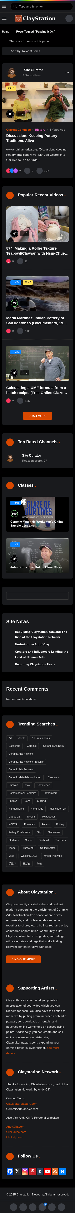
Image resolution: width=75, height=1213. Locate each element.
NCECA (13, 824)
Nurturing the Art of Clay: (33, 644)
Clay (27, 785)
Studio (28, 840)
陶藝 (39, 863)
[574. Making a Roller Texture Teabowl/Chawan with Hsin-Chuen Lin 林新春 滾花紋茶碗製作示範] (37, 224)
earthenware (50, 793)
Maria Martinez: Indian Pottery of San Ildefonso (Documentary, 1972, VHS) (37, 323)
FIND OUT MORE (23, 959)
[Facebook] (10, 1171)
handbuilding (16, 808)
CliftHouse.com (16, 1131)
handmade (37, 808)
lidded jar (15, 816)
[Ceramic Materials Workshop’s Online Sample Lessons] (37, 514)
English (13, 801)
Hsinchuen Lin (58, 808)
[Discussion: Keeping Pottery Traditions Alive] (37, 102)
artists (21, 738)
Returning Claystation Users (35, 664)
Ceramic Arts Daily (53, 745)
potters (46, 824)
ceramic (31, 745)
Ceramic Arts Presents (21, 769)
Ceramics (53, 777)
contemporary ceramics (22, 793)
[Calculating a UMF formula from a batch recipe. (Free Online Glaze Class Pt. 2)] (37, 363)
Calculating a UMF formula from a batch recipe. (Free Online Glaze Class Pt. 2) (36, 393)
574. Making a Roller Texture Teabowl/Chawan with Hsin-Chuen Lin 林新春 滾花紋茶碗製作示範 (36, 253)
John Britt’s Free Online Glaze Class (36, 567)
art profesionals (41, 738)
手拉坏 (12, 863)
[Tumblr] (40, 1171)
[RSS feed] (55, 1171)
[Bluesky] (62, 1171)
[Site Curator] (11, 72)
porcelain (29, 824)
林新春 (26, 863)
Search (63, 596)
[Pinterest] (32, 1171)
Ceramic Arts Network (21, 753)
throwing (28, 848)
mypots (31, 816)
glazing (41, 801)
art (10, 738)
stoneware (54, 832)
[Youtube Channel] (47, 1171)
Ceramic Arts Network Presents (26, 761)
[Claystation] (36, 18)
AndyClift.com (15, 1126)
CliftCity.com (14, 1137)
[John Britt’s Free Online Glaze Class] (37, 555)
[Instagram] (25, 1171)
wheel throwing (53, 855)
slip (39, 832)
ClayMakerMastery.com (21, 1103)
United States (47, 848)
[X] (17, 1171)
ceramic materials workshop (25, 777)
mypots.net (48, 816)
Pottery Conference (19, 832)
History (40, 129)
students (14, 840)
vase (11, 855)
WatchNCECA (29, 855)
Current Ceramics (18, 129)
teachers (60, 840)
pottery (60, 824)
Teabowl (44, 840)
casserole (14, 745)
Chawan (13, 785)
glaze (27, 801)
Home (5, 31)
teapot (12, 848)
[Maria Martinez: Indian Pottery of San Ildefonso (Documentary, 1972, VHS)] (37, 293)
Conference (43, 785)
